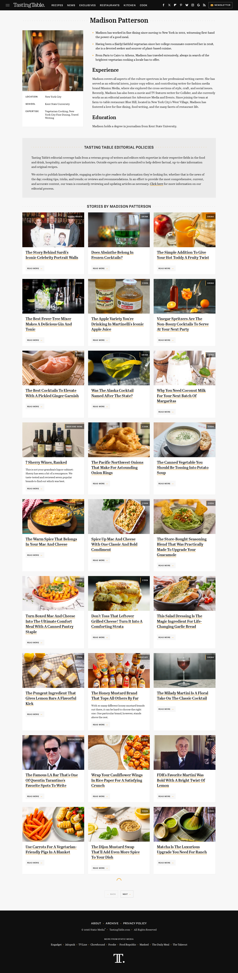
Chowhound (98, 944)
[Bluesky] (186, 6)
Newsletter (223, 4)
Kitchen (130, 5)
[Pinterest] (181, 6)
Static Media (97, 929)
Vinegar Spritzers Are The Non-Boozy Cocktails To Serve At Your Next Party (183, 324)
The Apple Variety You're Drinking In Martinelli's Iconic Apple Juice (117, 324)
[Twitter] (169, 6)
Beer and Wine (75, 426)
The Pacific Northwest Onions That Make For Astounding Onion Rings (117, 467)
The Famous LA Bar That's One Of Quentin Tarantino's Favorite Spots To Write (52, 780)
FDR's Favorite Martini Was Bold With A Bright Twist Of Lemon (181, 780)
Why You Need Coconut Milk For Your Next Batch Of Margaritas (181, 395)
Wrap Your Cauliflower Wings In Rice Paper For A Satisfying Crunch (117, 780)
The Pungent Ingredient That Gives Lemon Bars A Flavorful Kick (51, 698)
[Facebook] (163, 6)
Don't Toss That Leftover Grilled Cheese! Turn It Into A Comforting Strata (116, 621)
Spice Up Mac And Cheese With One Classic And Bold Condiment (114, 544)
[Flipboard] (175, 6)
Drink (145, 216)
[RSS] (204, 6)
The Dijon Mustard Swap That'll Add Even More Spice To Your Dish (115, 852)
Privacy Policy (135, 923)
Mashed (144, 944)
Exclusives (87, 5)
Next (125, 894)
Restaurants (109, 5)
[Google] (198, 6)
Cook (143, 5)
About (96, 923)
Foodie (112, 944)
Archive (112, 923)
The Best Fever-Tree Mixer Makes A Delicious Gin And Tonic (49, 324)
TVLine (83, 944)
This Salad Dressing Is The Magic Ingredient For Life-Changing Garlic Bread (179, 621)
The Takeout (180, 944)
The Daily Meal (160, 944)
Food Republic (127, 944)
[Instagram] (192, 6)
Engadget (56, 944)
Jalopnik (70, 944)
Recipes (57, 5)
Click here (156, 184)
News (71, 5)
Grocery (143, 657)
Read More (33, 268)
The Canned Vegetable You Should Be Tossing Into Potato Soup (183, 467)
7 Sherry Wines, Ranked (46, 462)
